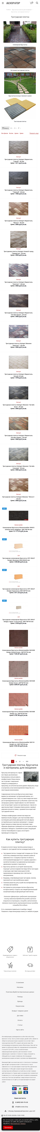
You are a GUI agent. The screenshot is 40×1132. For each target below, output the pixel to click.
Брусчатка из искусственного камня (20, 96)
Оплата (20, 1020)
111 (27, 761)
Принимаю (8, 1127)
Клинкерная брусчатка (20, 45)
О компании (20, 982)
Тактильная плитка (20, 121)
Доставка (20, 1015)
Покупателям (20, 1006)
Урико (21, 133)
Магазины (20, 987)
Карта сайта (20, 1030)
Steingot (18, 156)
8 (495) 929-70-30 (21, 1102)
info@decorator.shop (21, 1107)
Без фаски (4, 133)
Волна (11, 133)
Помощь (20, 996)
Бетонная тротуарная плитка (20, 70)
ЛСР (18, 555)
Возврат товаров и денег (20, 1011)
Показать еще (34, 133)
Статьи (20, 1025)
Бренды (20, 1001)
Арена (16, 133)
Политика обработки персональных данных (20, 992)
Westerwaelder (18, 525)
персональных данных (18, 1123)
